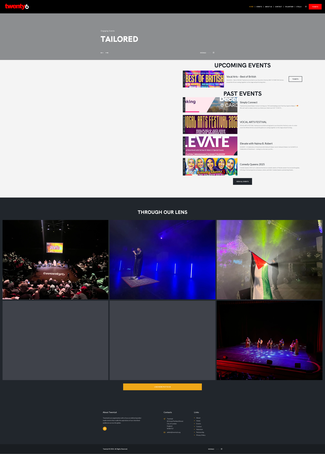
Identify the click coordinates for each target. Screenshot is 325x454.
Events (198, 424)
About (198, 418)
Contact (199, 426)
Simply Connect (248, 102)
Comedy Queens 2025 (252, 164)
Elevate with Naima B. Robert (256, 143)
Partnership (200, 432)
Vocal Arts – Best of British (241, 76)
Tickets (295, 79)
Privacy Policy (200, 435)
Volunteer (199, 429)
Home (198, 421)
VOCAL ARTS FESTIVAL (253, 121)
